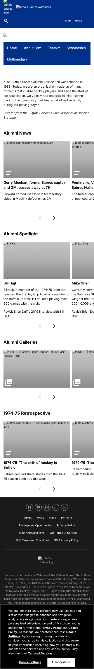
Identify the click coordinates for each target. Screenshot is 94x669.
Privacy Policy (52, 627)
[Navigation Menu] (88, 21)
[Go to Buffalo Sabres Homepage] (33, 7)
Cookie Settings (30, 662)
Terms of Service (40, 653)
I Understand (61, 662)
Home (12, 48)
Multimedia (16, 59)
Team (53, 48)
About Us (31, 48)
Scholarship (76, 48)
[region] (47, 636)
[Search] (6, 21)
